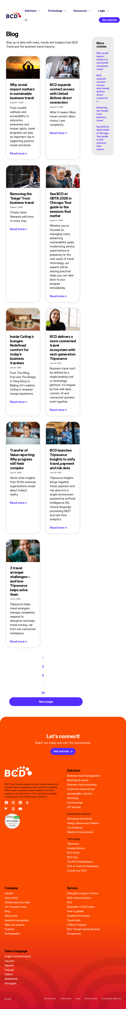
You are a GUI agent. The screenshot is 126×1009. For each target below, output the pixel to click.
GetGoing (72, 798)
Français (9, 969)
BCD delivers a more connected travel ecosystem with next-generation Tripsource (63, 347)
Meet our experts (14, 924)
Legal (78, 998)
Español (9, 965)
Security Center (91, 998)
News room (11, 915)
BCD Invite (73, 852)
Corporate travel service (80, 789)
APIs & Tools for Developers (83, 866)
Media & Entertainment (80, 832)
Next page (46, 701)
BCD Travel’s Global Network (83, 929)
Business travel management (83, 775)
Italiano (9, 974)
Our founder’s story (16, 906)
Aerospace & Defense (79, 818)
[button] (26, 20)
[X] (27, 802)
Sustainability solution (79, 793)
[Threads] (13, 809)
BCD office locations (79, 897)
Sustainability (12, 933)
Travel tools (73, 920)
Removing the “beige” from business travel (22, 198)
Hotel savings (75, 802)
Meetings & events (78, 780)
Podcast (9, 929)
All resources (74, 933)
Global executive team (17, 902)
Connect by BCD (77, 870)
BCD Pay (72, 857)
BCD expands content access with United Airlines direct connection (62, 94)
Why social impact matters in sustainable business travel (22, 91)
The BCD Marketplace (80, 861)
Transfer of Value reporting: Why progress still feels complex (22, 459)
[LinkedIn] (20, 802)
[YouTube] (20, 809)
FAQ (69, 902)
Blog (7, 911)
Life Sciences (74, 827)
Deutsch (9, 960)
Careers (9, 893)
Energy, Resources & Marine (83, 823)
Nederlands (11, 978)
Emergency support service (82, 893)
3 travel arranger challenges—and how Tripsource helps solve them (20, 581)
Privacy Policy (50, 998)
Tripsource (73, 843)
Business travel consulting (82, 784)
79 (43, 693)
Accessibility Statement (111, 998)
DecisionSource (76, 848)
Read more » (18, 153)
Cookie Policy (65, 998)
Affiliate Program (76, 924)
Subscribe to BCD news (80, 906)
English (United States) (18, 956)
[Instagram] (13, 802)
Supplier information (78, 915)
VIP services (74, 807)
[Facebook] (6, 802)
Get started (109, 19)
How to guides (75, 911)
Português (10, 983)
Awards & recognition (17, 920)
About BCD (11, 897)
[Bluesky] (6, 809)
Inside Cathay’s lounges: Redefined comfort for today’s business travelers (22, 349)
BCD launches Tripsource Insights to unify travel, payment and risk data (62, 459)
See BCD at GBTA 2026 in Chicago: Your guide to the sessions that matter (61, 205)
